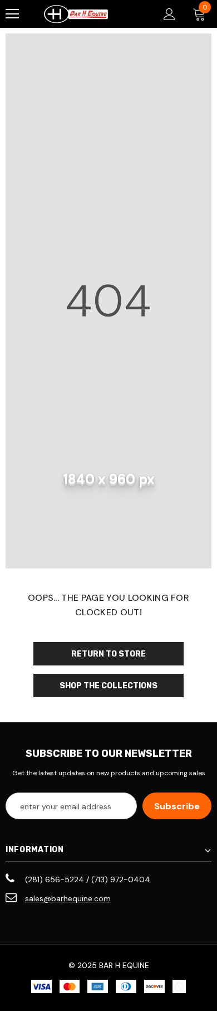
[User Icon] (169, 14)
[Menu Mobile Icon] (12, 14)
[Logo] (75, 14)
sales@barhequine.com (68, 898)
